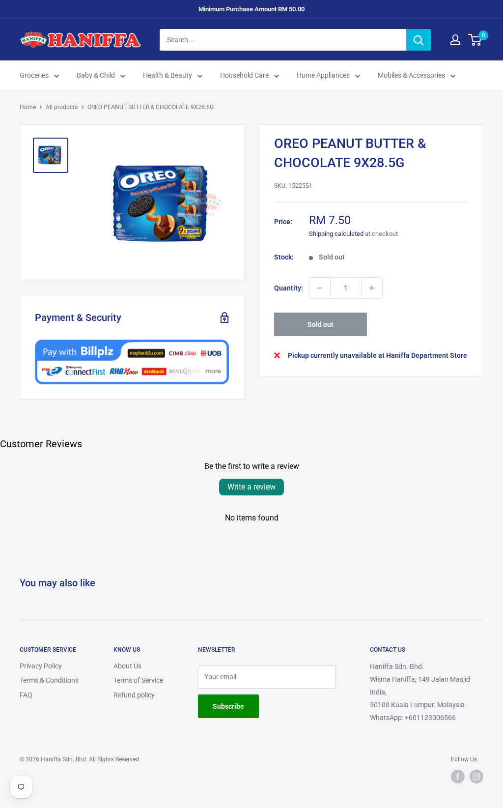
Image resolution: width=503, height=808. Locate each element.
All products (62, 107)
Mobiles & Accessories (411, 75)
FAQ (26, 695)
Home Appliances (323, 75)
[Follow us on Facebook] (458, 776)
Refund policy (134, 695)
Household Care (244, 75)
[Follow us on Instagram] (476, 776)
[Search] (418, 40)
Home (28, 107)
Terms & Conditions (49, 680)
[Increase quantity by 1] (372, 288)
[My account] (455, 39)
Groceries (34, 75)
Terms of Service (138, 680)
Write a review (251, 486)
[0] (475, 40)
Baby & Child (96, 75)
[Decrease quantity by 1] (319, 288)
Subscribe (228, 706)
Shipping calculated (336, 233)
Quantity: (288, 288)
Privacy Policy (41, 666)
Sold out (320, 324)
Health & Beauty (167, 75)
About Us (127, 666)
